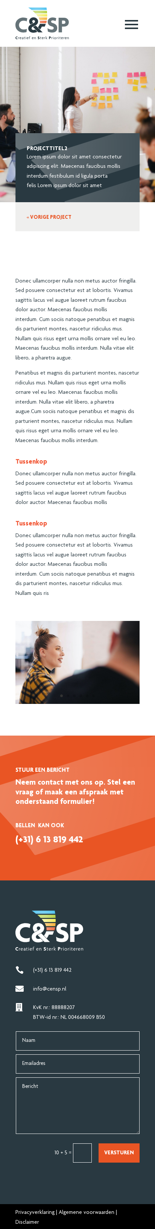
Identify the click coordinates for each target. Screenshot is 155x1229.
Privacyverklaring (35, 1212)
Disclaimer (27, 1222)
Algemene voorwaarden (86, 1212)
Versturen (119, 1153)
